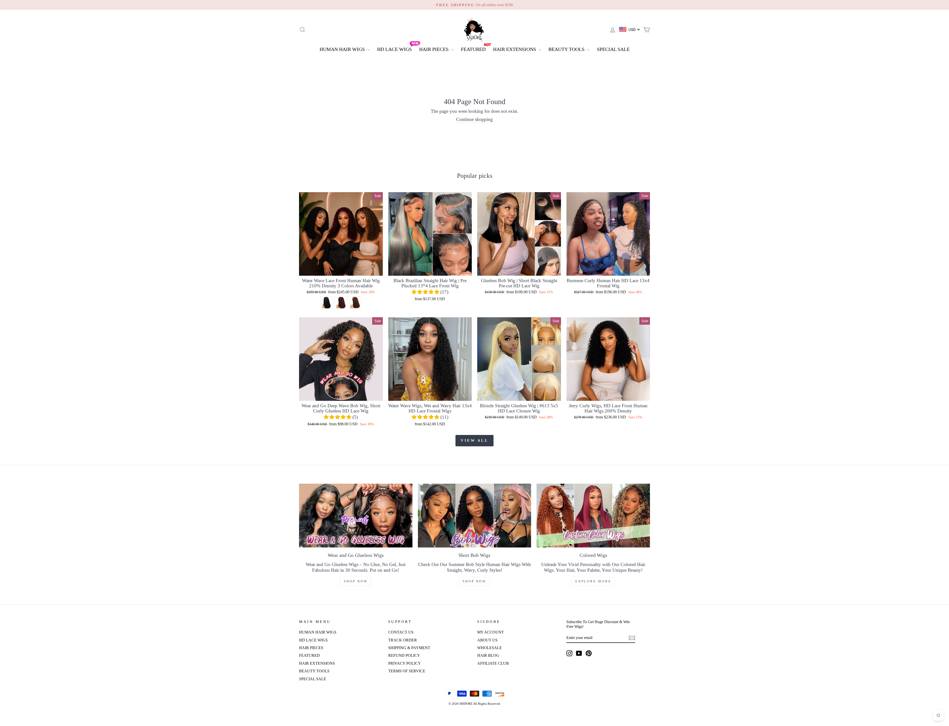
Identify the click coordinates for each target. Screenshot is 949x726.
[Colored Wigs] (593, 515)
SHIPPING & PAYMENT (409, 648)
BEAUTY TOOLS (567, 49)
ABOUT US (487, 640)
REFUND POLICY (404, 655)
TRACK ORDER (402, 640)
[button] (426, 292)
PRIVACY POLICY (404, 663)
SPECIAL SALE (613, 49)
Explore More (593, 581)
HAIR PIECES (434, 49)
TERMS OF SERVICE (406, 671)
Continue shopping (474, 119)
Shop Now (355, 581)
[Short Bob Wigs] (474, 515)
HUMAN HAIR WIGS (343, 49)
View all (474, 440)
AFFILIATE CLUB (493, 663)
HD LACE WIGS (394, 49)
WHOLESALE (489, 648)
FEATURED (473, 49)
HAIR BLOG (488, 655)
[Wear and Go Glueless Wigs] (355, 515)
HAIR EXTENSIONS (515, 49)
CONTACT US (400, 632)
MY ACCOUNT (490, 632)
